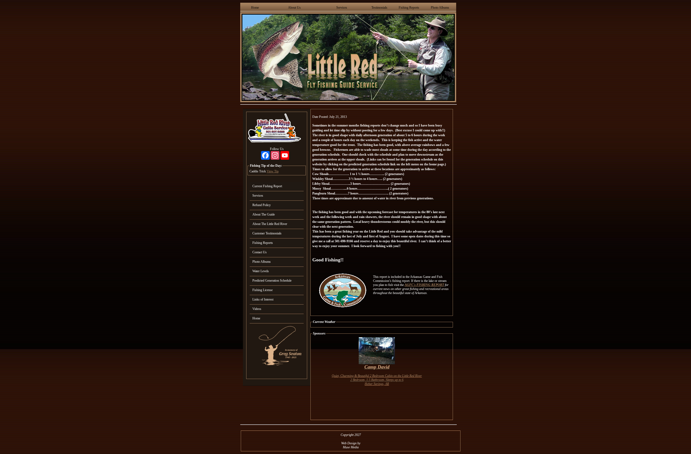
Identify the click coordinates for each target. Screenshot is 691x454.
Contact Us (259, 252)
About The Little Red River (269, 224)
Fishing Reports (409, 7)
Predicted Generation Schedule (272, 280)
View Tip (273, 171)
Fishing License (262, 290)
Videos (256, 309)
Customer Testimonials (267, 233)
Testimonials (379, 7)
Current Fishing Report (267, 186)
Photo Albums (440, 7)
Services (341, 7)
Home (255, 7)
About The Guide (263, 214)
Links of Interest (262, 299)
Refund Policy (261, 205)
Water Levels (260, 271)
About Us (294, 7)
